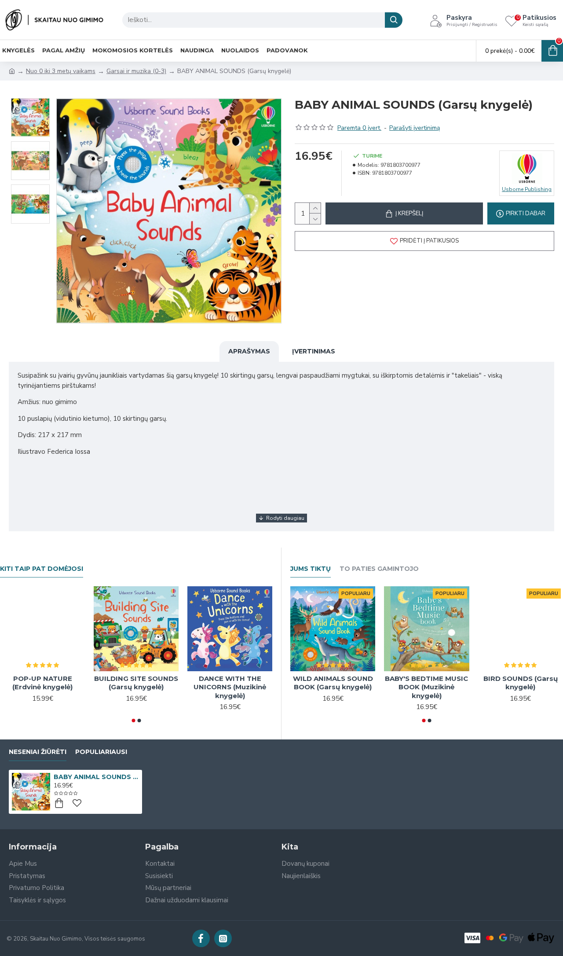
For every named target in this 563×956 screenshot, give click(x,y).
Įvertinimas (313, 351)
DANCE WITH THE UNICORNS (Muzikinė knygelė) (128, 687)
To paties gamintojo (379, 569)
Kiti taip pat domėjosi (41, 569)
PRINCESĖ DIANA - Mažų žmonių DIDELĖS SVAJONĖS (222, 687)
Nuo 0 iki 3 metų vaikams (60, 71)
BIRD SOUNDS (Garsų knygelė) (520, 682)
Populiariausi (101, 752)
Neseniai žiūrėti (37, 752)
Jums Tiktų (310, 569)
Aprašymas (249, 351)
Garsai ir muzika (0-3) (136, 71)
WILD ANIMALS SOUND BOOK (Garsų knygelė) (333, 682)
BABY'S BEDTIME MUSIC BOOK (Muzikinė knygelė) (426, 687)
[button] (133, 720)
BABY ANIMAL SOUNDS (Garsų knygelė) (96, 777)
